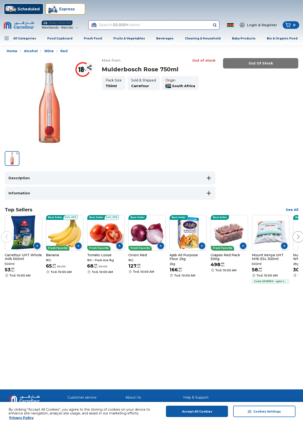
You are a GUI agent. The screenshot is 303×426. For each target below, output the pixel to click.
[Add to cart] (37, 246)
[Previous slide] (2, 232)
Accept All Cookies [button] (197, 411)
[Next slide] (293, 232)
